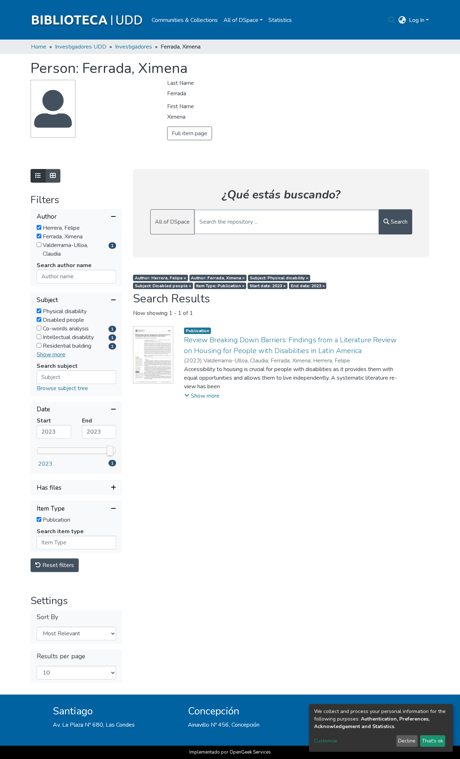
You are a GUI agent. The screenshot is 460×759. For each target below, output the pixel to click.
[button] (402, 20)
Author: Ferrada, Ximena (218, 278)
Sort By (47, 617)
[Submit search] (391, 20)
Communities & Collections (185, 20)
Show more (51, 354)
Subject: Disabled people (163, 286)
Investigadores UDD (80, 47)
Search (398, 222)
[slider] (110, 450)
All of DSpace (172, 222)
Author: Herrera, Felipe (160, 278)
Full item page (189, 133)
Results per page (61, 656)
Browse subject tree (62, 388)
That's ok (432, 740)
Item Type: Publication (220, 286)
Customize (325, 740)
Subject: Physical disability (279, 278)
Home (38, 47)
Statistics (280, 20)
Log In (416, 20)
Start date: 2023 (267, 286)
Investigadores (133, 47)
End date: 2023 (308, 286)
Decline (406, 740)
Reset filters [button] (57, 565)
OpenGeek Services (250, 752)
